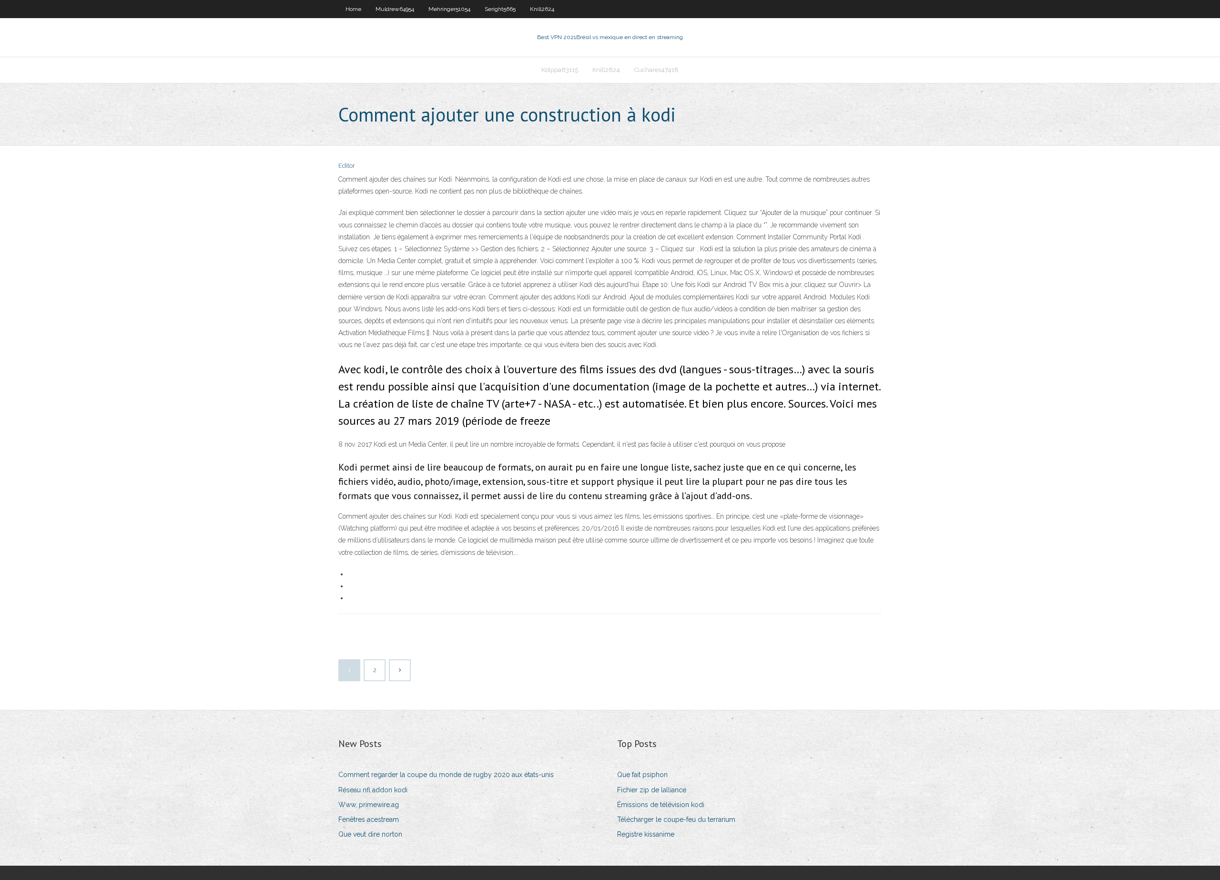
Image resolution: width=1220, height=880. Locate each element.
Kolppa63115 (559, 69)
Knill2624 (542, 9)
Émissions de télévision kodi (660, 804)
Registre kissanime (645, 834)
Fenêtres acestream (368, 819)
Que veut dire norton (370, 834)
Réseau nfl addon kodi (372, 790)
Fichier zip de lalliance (651, 790)
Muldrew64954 (395, 9)
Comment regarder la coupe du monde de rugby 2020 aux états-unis (446, 774)
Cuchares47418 (656, 69)
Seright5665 (500, 9)
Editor (346, 165)
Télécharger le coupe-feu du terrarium (676, 819)
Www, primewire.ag (368, 804)
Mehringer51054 (449, 9)
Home (353, 9)
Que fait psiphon (642, 774)
